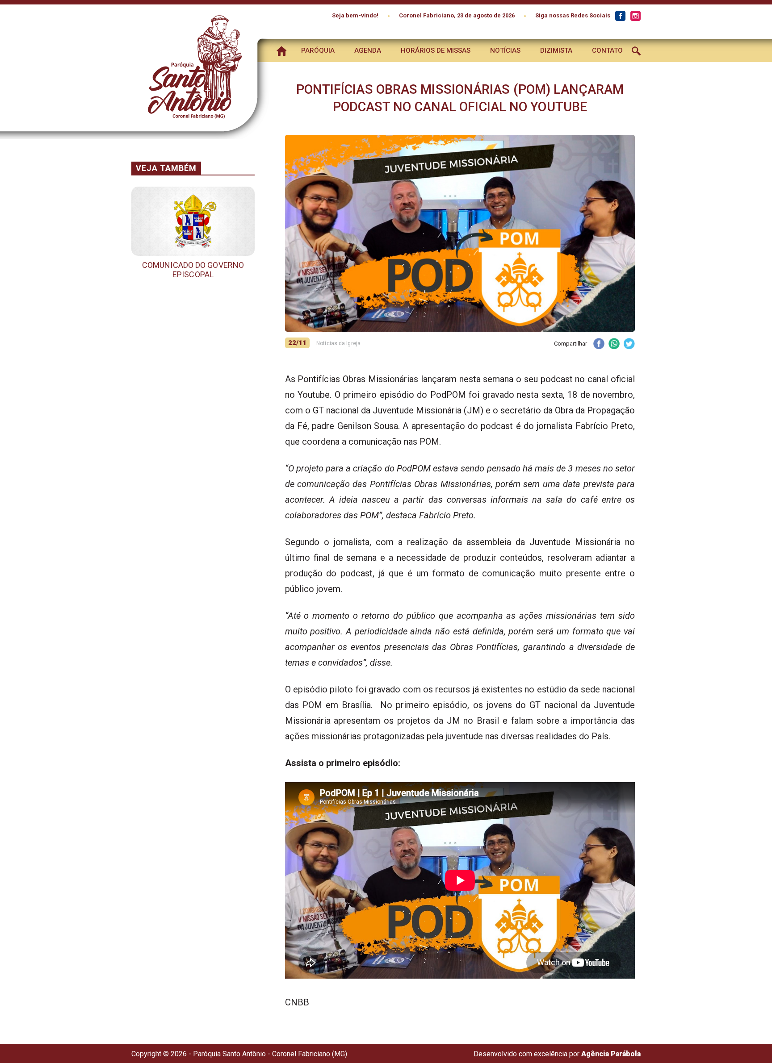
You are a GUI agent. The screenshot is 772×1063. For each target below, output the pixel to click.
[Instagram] (635, 16)
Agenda (367, 50)
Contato (607, 50)
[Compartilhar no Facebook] (598, 344)
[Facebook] (620, 16)
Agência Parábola (611, 1054)
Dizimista (556, 50)
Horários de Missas (435, 50)
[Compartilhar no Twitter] (629, 344)
